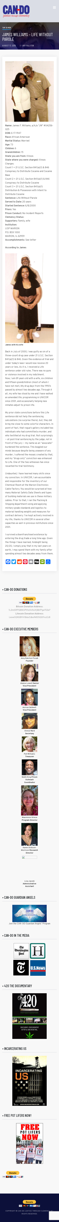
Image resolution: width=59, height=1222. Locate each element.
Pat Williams (29, 754)
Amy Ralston (28, 45)
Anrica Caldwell (29, 707)
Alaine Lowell (26, 683)
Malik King (27, 777)
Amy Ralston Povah (29, 658)
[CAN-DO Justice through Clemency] (16, 11)
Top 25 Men (6, 27)
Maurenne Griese (29, 817)
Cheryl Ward (29, 731)
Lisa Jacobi (29, 881)
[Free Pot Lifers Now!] (29, 1143)
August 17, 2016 (9, 45)
